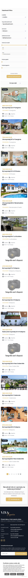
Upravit (7, 574)
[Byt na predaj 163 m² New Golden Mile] (14, 350)
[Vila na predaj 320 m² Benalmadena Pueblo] (14, 190)
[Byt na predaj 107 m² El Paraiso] (14, 158)
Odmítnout (13, 574)
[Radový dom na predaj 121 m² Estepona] (14, 318)
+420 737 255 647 (14, 531)
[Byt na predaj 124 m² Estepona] (14, 287)
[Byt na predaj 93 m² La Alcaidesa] (14, 223)
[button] (14, 17)
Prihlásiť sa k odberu (21, 553)
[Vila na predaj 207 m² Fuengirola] (14, 126)
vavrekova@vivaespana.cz (16, 529)
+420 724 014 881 (14, 537)
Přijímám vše (20, 574)
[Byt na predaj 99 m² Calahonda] (14, 382)
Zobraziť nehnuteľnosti (14, 76)
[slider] (1, 45)
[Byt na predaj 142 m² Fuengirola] (14, 94)
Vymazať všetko (14, 73)
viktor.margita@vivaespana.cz (17, 535)
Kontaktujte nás (15, 499)
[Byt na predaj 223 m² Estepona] (14, 414)
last (20, 474)
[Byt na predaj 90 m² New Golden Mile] (14, 446)
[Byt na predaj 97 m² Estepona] (14, 255)
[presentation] (3, 95)
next (18, 474)
